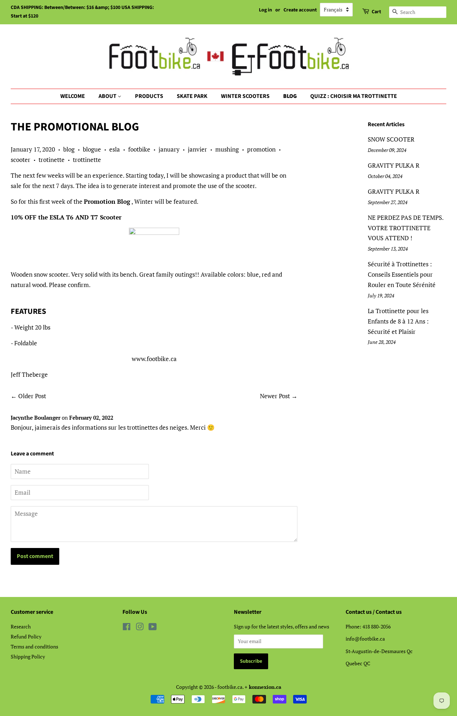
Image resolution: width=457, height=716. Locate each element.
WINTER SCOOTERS (245, 96)
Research (21, 626)
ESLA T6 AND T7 (74, 217)
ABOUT (108, 96)
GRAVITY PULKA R (394, 165)
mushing (227, 149)
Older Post (32, 396)
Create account (300, 10)
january (169, 149)
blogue (92, 149)
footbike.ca (229, 686)
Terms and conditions (34, 646)
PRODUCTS (149, 96)
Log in (265, 10)
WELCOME (72, 96)
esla (114, 149)
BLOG (290, 96)
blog (69, 149)
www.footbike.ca (154, 359)
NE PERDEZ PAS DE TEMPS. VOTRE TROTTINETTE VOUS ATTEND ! (405, 227)
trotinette (52, 159)
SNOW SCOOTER (391, 139)
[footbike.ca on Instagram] (140, 627)
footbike (139, 149)
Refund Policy (26, 636)
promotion (261, 149)
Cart (376, 11)
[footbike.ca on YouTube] (153, 627)
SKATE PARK (192, 96)
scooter (20, 159)
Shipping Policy (28, 656)
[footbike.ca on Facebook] (126, 627)
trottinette (87, 159)
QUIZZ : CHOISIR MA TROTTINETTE (353, 96)
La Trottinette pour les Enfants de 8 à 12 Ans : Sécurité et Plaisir (398, 321)
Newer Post (275, 396)
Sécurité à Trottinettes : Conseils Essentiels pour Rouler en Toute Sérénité (402, 274)
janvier (197, 149)
